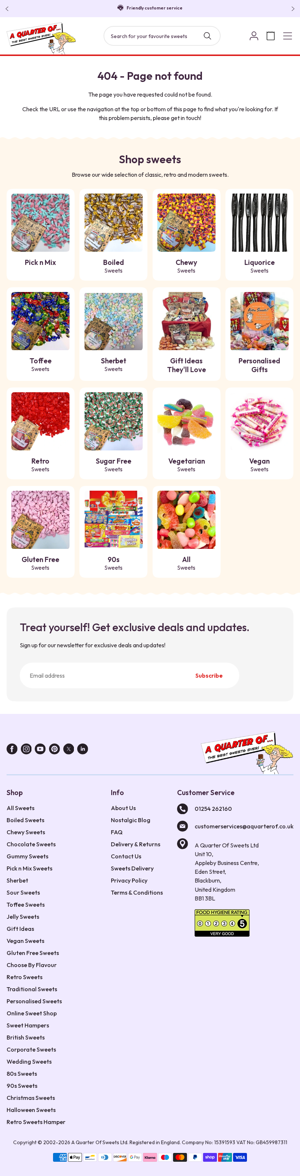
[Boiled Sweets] (114, 223)
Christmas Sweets (31, 1097)
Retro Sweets (24, 977)
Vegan (259, 465)
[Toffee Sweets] (40, 321)
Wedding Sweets (29, 1061)
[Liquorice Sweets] (259, 223)
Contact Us (126, 856)
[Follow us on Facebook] (12, 750)
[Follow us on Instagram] (26, 750)
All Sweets (20, 808)
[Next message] (291, 8)
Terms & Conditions (137, 892)
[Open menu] (287, 36)
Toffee (41, 364)
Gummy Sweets (27, 856)
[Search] (207, 36)
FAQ (117, 832)
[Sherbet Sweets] (114, 321)
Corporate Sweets (31, 1049)
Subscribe (209, 675)
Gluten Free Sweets (33, 952)
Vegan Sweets (25, 940)
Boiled (113, 266)
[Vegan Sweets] (259, 421)
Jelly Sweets (23, 916)
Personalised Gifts (259, 365)
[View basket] (270, 36)
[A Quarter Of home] (41, 38)
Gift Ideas (20, 928)
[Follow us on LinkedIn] (82, 750)
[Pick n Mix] (40, 223)
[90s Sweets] (114, 520)
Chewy (186, 266)
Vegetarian (186, 465)
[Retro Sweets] (40, 421)
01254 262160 (213, 808)
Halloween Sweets (31, 1109)
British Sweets (26, 1037)
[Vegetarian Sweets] (186, 421)
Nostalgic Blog (130, 820)
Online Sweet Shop (32, 1013)
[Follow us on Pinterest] (54, 750)
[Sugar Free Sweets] (114, 421)
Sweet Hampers (28, 1025)
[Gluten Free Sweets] (40, 520)
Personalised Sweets (34, 1001)
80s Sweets (22, 1073)
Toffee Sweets (26, 904)
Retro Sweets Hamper (36, 1122)
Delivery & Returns (135, 844)
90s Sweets (22, 1085)
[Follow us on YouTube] (40, 750)
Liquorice (259, 266)
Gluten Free (40, 563)
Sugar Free (113, 465)
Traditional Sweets (32, 989)
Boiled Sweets (25, 820)
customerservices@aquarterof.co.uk (244, 826)
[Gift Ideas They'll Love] (186, 321)
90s (114, 563)
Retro (40, 465)
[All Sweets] (186, 520)
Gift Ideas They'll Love (186, 365)
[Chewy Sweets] (186, 223)
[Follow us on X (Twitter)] (68, 750)
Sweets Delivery (132, 868)
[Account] (254, 36)
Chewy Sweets (26, 832)
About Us (123, 808)
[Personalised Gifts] (259, 321)
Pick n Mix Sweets (29, 868)
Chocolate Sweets (31, 844)
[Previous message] (8, 8)
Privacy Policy (129, 880)
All (186, 563)
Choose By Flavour (32, 965)
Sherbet (113, 364)
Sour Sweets (23, 892)
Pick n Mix (40, 262)
